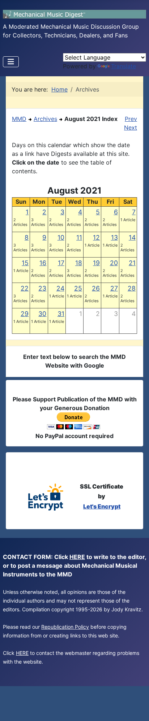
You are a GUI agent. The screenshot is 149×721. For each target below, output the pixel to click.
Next (130, 127)
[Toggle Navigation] (11, 61)
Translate (123, 66)
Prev (131, 118)
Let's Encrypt (101, 506)
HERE (77, 556)
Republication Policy (65, 627)
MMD (19, 118)
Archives (45, 118)
